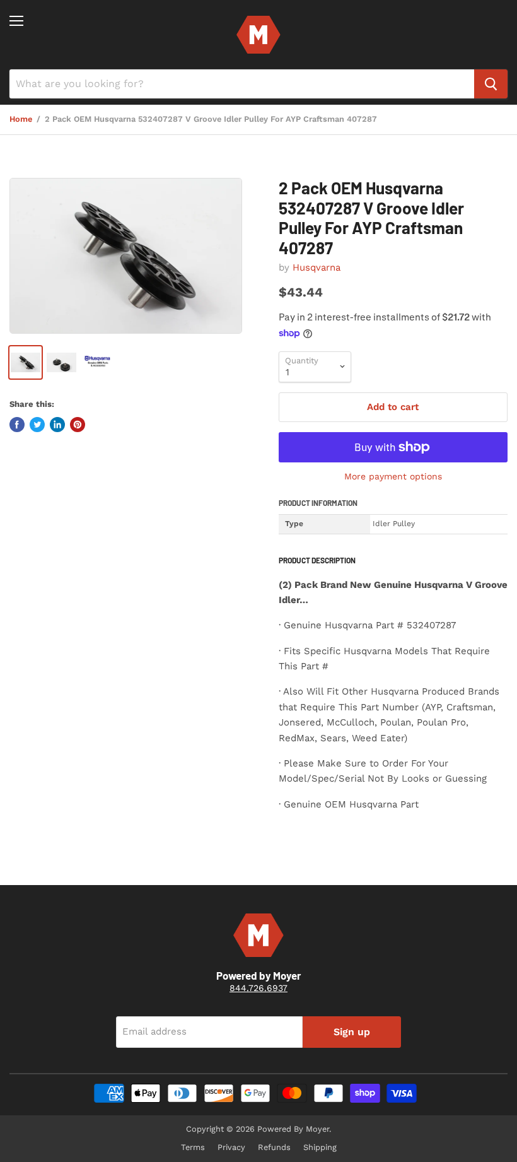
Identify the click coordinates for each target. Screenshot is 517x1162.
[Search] (491, 83)
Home (20, 119)
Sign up (352, 1032)
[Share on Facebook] (17, 424)
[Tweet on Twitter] (37, 424)
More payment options (393, 476)
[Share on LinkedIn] (57, 424)
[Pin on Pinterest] (77, 424)
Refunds (274, 1147)
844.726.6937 (258, 988)
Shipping (320, 1147)
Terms (193, 1147)
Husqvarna (316, 267)
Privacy (231, 1147)
